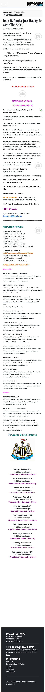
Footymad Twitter (13, 639)
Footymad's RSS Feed (14, 641)
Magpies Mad (19, 12)
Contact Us (10, 671)
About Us (10, 661)
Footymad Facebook (14, 636)
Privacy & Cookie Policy (15, 664)
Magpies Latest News (14, 15)
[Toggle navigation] (4, 4)
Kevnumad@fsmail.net (12, 216)
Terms (8, 666)
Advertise (10, 669)
